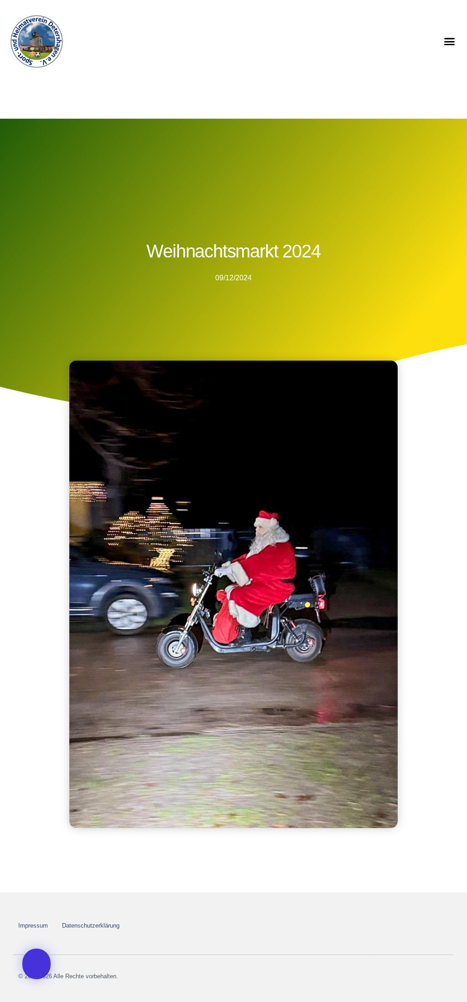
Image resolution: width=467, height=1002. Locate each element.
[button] (449, 41)
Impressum (33, 925)
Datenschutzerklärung (90, 925)
